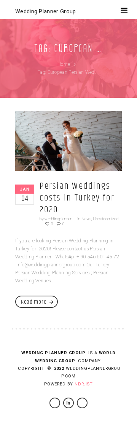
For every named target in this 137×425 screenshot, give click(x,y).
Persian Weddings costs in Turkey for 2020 (77, 197)
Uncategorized (105, 219)
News (86, 219)
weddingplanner (58, 219)
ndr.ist (84, 384)
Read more (33, 302)
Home (63, 64)
